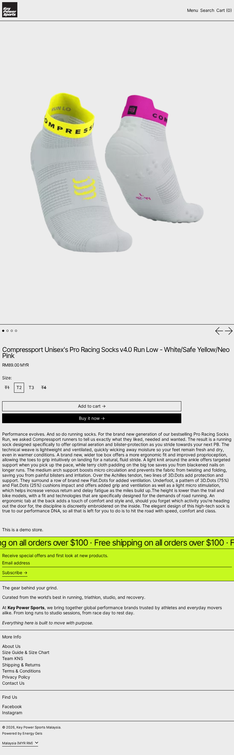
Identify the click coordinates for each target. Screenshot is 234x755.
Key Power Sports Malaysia (38, 727)
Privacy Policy (16, 677)
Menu (192, 10)
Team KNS (12, 658)
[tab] (3, 331)
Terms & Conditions (21, 670)
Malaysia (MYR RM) (18, 743)
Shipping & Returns (21, 664)
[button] (207, 10)
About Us (11, 646)
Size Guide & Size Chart (25, 652)
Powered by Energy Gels (22, 733)
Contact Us (13, 683)
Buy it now (89, 418)
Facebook (12, 706)
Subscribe (12, 572)
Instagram (12, 712)
